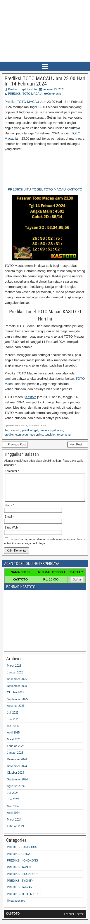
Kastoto (30, 397)
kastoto (15, 430)
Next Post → (77, 444)
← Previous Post (15, 444)
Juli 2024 (12, 792)
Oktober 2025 (15, 692)
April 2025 (13, 732)
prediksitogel (30, 430)
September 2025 (17, 699)
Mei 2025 (13, 726)
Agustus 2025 (15, 705)
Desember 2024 (17, 759)
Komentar (12, 471)
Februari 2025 (15, 746)
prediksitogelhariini (51, 430)
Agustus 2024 (15, 786)
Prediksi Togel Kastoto (22, 89)
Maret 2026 (14, 665)
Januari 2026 (15, 672)
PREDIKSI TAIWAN (19, 887)
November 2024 (17, 766)
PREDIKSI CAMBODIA (22, 847)
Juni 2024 (13, 799)
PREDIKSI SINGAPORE (22, 874)
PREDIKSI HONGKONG (22, 860)
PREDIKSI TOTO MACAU (25, 93)
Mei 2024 (13, 806)
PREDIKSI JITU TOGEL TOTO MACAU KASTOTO (45, 189)
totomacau (64, 434)
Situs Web (11, 527)
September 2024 (17, 779)
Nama (9, 505)
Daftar (77, 579)
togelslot (50, 434)
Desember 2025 (17, 679)
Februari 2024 (15, 826)
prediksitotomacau (16, 434)
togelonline (36, 434)
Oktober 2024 (15, 772)
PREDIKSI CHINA (18, 854)
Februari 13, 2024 (53, 89)
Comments (54, 93)
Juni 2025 (13, 719)
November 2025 (17, 685)
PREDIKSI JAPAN (19, 867)
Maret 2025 (14, 739)
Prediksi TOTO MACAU (22, 101)
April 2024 (13, 812)
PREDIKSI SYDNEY (20, 880)
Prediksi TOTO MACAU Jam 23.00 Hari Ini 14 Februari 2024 (45, 81)
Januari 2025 (15, 752)
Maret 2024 (14, 819)
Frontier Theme (74, 914)
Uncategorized (16, 900)
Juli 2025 (12, 712)
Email (9, 516)
